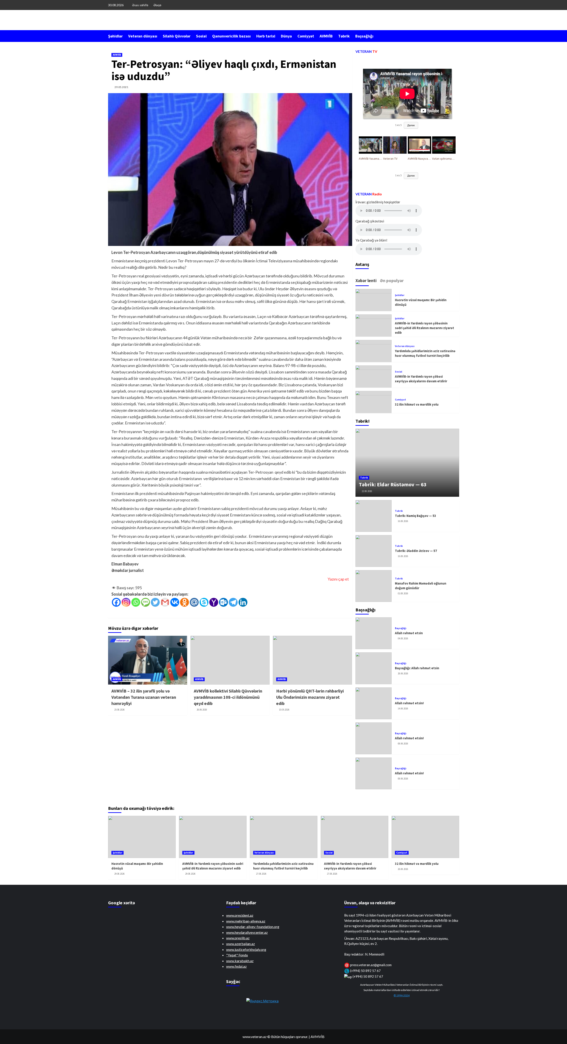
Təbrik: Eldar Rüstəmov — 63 (393, 484)
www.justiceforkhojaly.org (246, 949)
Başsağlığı (364, 36)
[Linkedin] (243, 602)
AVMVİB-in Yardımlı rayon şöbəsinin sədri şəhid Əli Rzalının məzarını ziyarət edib (424, 328)
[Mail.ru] (194, 602)
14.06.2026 (403, 708)
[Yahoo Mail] (213, 602)
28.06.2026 (403, 673)
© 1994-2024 (402, 995)
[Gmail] (165, 602)
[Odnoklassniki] (184, 602)
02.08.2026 (403, 593)
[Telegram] (233, 602)
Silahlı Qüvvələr (176, 36)
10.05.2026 (284, 709)
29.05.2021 (121, 87)
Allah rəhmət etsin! (409, 703)
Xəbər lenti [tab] (366, 280)
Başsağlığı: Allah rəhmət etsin (417, 668)
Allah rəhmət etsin (409, 633)
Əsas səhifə (140, 5)
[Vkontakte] (174, 602)
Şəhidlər (115, 36)
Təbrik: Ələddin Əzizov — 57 (416, 551)
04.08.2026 (403, 638)
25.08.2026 (119, 709)
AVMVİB (326, 36)
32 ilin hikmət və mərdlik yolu (417, 404)
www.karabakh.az (240, 961)
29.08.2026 (119, 873)
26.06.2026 (202, 709)
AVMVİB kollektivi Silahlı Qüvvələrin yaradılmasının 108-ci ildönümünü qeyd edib (228, 697)
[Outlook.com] (223, 602)
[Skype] (204, 602)
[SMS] (145, 602)
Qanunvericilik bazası (231, 36)
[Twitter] (155, 602)
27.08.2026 (261, 873)
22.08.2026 (367, 491)
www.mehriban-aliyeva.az (245, 921)
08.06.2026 (403, 743)
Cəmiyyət (305, 36)
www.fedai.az (236, 966)
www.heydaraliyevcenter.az (247, 932)
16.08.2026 (403, 521)
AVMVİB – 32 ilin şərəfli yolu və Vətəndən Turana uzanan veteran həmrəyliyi (143, 697)
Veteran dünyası (142, 36)
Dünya (286, 36)
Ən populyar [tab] (392, 280)
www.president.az (239, 915)
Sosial (201, 36)
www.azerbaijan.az (240, 944)
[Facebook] (116, 602)
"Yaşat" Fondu (237, 955)
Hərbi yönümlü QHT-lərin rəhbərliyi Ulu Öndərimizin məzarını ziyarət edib (310, 697)
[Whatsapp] (135, 602)
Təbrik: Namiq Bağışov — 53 (415, 516)
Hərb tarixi (265, 36)
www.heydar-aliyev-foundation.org (252, 926)
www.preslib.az (238, 938)
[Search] (456, 36)
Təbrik (344, 36)
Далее (411, 125)
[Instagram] (126, 602)
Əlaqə (157, 5)
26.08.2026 (403, 869)
